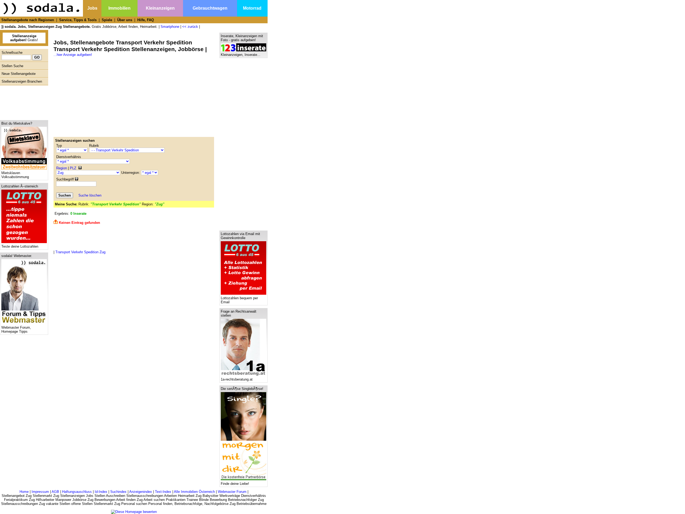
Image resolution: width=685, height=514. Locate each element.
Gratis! (24, 38)
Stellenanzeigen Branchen (22, 81)
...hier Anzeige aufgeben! (73, 55)
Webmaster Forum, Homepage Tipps (16, 329)
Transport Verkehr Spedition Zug (80, 252)
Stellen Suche (12, 66)
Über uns (124, 20)
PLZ (73, 168)
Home (24, 492)
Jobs (92, 8)
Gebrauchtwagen (210, 8)
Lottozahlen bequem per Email (239, 300)
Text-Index (163, 492)
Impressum (40, 492)
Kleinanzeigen (160, 8)
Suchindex (118, 492)
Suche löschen (89, 195)
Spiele (107, 20)
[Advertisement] (22, 101)
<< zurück (190, 27)
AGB (55, 492)
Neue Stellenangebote (19, 74)
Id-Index (101, 492)
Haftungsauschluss (77, 492)
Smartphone (170, 27)
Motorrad (252, 8)
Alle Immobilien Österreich (194, 492)
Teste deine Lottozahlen (19, 246)
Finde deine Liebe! (235, 484)
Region (61, 168)
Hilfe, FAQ (145, 20)
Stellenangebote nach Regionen (27, 20)
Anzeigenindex (140, 492)
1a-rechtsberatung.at (237, 379)
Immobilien (119, 8)
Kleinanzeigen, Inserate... (240, 55)
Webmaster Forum (232, 492)
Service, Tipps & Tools (78, 20)
